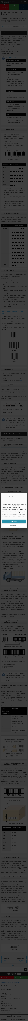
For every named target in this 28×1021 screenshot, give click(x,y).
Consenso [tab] (4, 496)
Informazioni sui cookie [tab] (21, 496)
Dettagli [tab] (11, 496)
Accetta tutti (14, 521)
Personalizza (13, 525)
